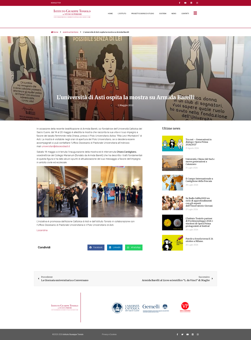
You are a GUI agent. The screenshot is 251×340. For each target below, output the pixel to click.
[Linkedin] (191, 3)
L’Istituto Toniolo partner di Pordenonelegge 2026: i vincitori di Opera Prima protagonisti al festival (199, 222)
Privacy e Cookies (109, 334)
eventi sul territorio (70, 32)
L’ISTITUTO (122, 13)
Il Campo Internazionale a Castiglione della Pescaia (199, 179)
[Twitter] (182, 334)
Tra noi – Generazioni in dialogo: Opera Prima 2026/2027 (199, 142)
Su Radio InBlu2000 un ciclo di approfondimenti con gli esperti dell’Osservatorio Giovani (199, 202)
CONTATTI (185, 13)
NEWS (174, 13)
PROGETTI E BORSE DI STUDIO (142, 13)
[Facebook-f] (179, 3)
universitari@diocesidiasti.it (56, 146)
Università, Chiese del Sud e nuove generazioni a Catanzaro (200, 161)
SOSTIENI (162, 13)
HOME (110, 13)
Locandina (42, 230)
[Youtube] (185, 3)
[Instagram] (197, 3)
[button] (95, 247)
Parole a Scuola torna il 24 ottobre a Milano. (199, 239)
